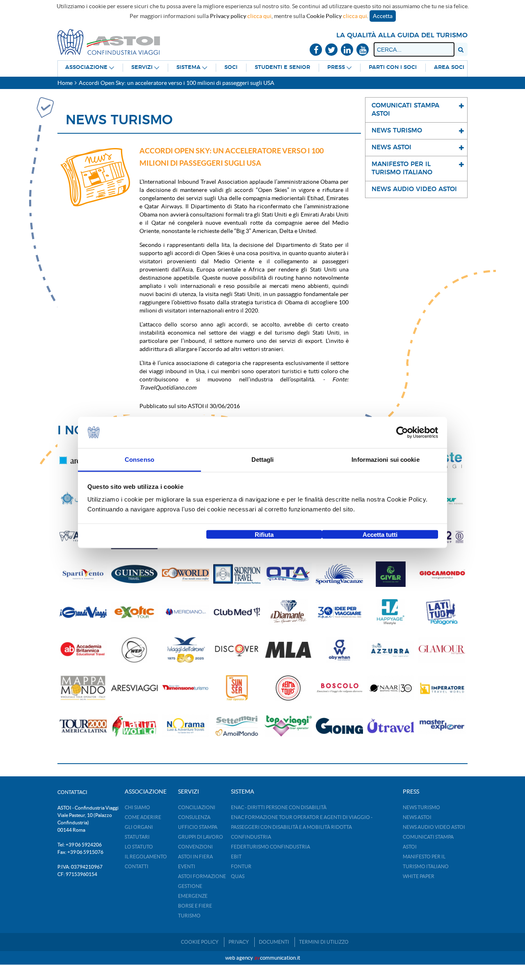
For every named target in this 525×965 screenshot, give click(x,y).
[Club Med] (236, 612)
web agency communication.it (262, 958)
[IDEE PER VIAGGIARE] (339, 612)
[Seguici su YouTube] (362, 50)
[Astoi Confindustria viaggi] (108, 41)
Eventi (186, 866)
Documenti (274, 941)
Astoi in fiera (195, 856)
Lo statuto (139, 846)
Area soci (449, 67)
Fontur (241, 866)
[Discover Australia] (236, 650)
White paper (418, 876)
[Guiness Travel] (134, 574)
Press (336, 67)
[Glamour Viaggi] (442, 650)
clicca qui (259, 16)
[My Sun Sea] (236, 688)
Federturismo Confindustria (270, 846)
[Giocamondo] (442, 574)
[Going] (339, 726)
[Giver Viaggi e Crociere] (390, 574)
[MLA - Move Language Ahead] (288, 650)
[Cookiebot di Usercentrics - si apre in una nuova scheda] (402, 433)
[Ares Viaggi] (134, 688)
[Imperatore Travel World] (442, 688)
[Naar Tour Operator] (390, 688)
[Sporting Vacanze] (339, 574)
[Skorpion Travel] (236, 574)
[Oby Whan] (339, 650)
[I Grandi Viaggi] (83, 612)
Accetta (383, 16)
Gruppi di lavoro (200, 837)
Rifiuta (264, 534)
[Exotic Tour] (134, 612)
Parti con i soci (393, 67)
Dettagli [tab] (262, 459)
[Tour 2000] (83, 726)
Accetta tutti (380, 534)
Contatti (136, 866)
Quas (237, 876)
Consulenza (194, 817)
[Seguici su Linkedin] (347, 50)
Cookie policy (200, 941)
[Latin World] (134, 726)
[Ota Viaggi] (288, 574)
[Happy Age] (390, 612)
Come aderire (143, 817)
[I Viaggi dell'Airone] (185, 650)
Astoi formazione (202, 876)
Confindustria (251, 837)
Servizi (142, 67)
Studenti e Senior (282, 67)
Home (65, 83)
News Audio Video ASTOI (434, 827)
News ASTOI (417, 817)
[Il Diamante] (288, 612)
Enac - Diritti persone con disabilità (278, 807)
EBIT (236, 856)
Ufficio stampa (197, 827)
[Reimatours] (288, 688)
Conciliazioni (196, 807)
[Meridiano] (185, 612)
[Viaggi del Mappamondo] (83, 688)
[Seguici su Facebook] (316, 50)
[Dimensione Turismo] (185, 688)
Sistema (188, 67)
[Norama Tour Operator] (185, 726)
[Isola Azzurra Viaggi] (390, 650)
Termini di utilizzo (324, 941)
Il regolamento (146, 856)
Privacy (238, 941)
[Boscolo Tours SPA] (339, 688)
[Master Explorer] (442, 726)
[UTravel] (390, 726)
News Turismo (421, 807)
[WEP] (134, 650)
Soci (230, 67)
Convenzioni (195, 846)
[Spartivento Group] (83, 574)
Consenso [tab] (139, 459)
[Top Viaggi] (288, 726)
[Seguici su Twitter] (331, 50)
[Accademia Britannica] (83, 650)
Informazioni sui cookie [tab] (385, 459)
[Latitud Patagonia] (442, 612)
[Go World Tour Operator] (185, 574)
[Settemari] (236, 726)
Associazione (86, 67)
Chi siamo (137, 807)
